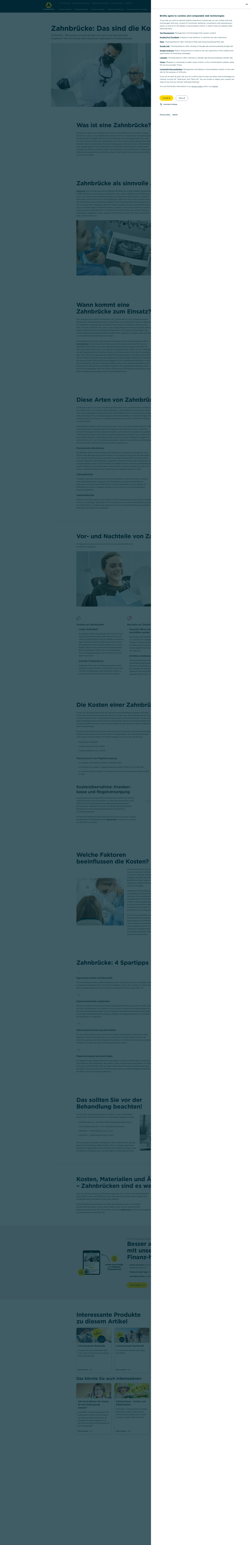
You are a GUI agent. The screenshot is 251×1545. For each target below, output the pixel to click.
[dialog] (125, 772)
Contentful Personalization (171, 69)
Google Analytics (167, 51)
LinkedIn (163, 58)
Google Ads (165, 46)
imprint (215, 86)
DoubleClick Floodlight (169, 37)
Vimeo (162, 62)
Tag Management (167, 33)
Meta (162, 42)
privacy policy (197, 86)
